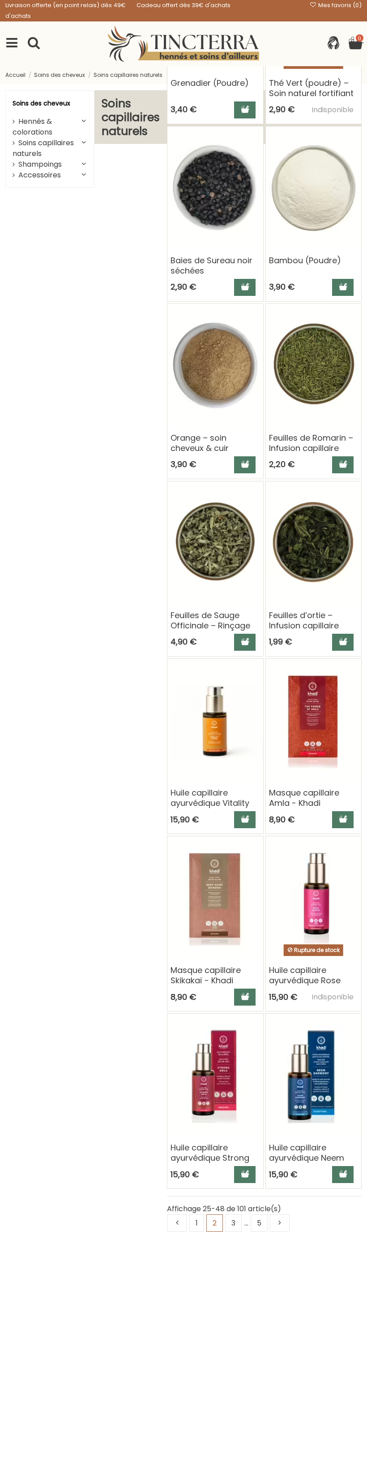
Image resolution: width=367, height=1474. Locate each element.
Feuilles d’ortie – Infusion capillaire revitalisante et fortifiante (304, 631)
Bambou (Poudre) (305, 260)
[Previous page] (177, 1223)
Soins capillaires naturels (43, 148)
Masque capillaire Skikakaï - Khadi (206, 975)
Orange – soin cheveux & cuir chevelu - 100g (200, 448)
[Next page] (279, 1223)
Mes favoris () (339, 5)
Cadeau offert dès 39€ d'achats (183, 5)
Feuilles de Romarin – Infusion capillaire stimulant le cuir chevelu (311, 453)
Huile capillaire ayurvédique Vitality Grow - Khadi (210, 803)
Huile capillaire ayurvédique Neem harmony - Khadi (306, 1158)
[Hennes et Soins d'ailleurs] (183, 44)
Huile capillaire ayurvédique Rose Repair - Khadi (305, 980)
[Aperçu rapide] (256, 158)
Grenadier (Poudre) (210, 82)
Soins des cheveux (41, 103)
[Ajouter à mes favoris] (256, 141)
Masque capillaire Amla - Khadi (304, 798)
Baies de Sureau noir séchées (211, 265)
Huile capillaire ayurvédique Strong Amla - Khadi (210, 1158)
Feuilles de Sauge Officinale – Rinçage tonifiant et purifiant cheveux (210, 631)
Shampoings (40, 164)
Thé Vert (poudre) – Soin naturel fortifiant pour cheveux (311, 93)
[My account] (333, 44)
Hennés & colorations (32, 126)
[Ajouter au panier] (245, 109)
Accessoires (39, 175)
